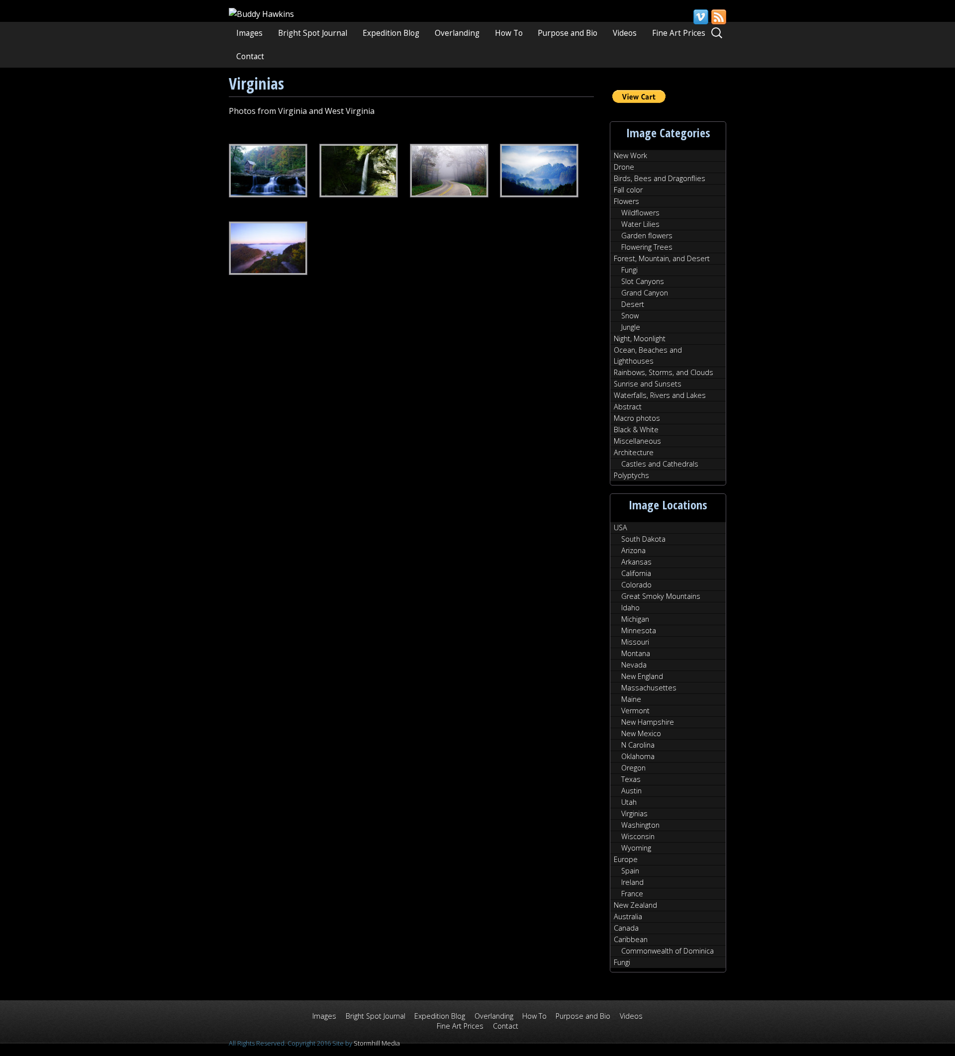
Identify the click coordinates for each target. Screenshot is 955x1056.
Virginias (634, 813)
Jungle (630, 327)
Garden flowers (646, 235)
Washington (640, 825)
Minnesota (638, 630)
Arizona (633, 550)
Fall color (628, 189)
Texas (631, 779)
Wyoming (636, 848)
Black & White (636, 429)
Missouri (635, 642)
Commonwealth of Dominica (667, 951)
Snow (630, 315)
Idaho (630, 607)
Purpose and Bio (567, 33)
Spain (630, 870)
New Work (630, 155)
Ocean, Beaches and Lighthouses (648, 355)
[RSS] (718, 17)
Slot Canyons (642, 281)
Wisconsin (638, 836)
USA (620, 527)
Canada (626, 928)
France (632, 893)
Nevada (634, 665)
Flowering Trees (646, 247)
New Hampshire (647, 722)
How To (509, 33)
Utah (629, 802)
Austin (631, 790)
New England (642, 676)
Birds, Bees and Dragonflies (659, 178)
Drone (624, 167)
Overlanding (457, 33)
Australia (628, 916)
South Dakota (643, 539)
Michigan (635, 619)
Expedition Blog (391, 33)
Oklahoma (638, 756)
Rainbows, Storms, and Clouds (663, 372)
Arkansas (636, 562)
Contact (250, 56)
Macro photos (637, 418)
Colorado (636, 584)
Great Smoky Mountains (660, 596)
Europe (626, 859)
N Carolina (638, 745)
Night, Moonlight (640, 338)
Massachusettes (648, 687)
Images (249, 33)
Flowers (626, 201)
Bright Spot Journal (312, 33)
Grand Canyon (644, 292)
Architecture (634, 452)
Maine (631, 699)
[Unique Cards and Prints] (261, 13)
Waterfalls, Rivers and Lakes (660, 395)
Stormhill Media (377, 1043)
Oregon (633, 767)
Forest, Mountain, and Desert (662, 258)
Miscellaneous (637, 441)
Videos (625, 33)
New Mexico (641, 733)
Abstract (628, 406)
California (636, 573)
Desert (632, 304)
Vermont (635, 710)
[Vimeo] (700, 17)
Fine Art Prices (678, 33)
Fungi (629, 270)
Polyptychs (631, 475)
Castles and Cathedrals (659, 464)
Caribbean (631, 939)
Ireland (632, 882)
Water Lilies (640, 224)
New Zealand (635, 905)
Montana (635, 653)
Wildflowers (640, 212)
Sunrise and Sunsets (647, 383)
